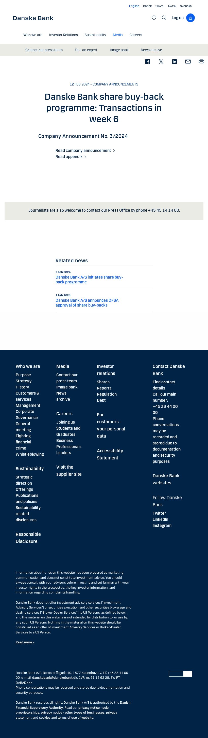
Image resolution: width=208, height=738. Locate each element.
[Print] (201, 62)
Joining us (65, 422)
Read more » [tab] (25, 642)
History (22, 387)
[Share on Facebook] (147, 62)
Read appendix (69, 156)
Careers (64, 413)
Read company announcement (83, 150)
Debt (101, 400)
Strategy (24, 381)
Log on (178, 17)
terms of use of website (75, 718)
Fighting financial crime (23, 442)
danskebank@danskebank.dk (54, 678)
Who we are (28, 366)
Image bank (67, 387)
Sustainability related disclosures (28, 513)
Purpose (23, 374)
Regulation (107, 394)
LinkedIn (160, 519)
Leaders (63, 452)
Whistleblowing (30, 454)
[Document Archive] (154, 17)
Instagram (162, 525)
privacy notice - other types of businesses (73, 713)
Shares (103, 382)
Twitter (159, 513)
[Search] (164, 17)
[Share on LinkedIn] (174, 62)
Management (28, 405)
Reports (104, 388)
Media (62, 366)
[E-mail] (188, 62)
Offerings (24, 489)
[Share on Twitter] (161, 62)
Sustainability (30, 468)
